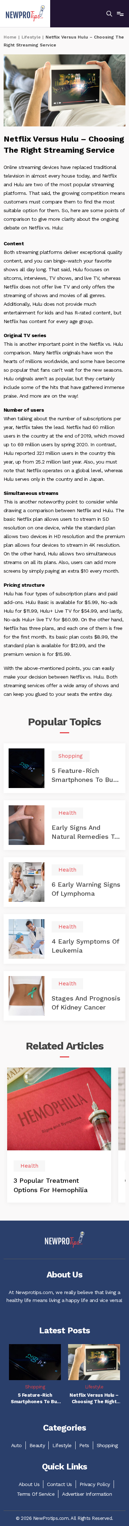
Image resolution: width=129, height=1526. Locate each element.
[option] (59, 1135)
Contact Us (59, 1484)
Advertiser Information (87, 1494)
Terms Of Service (36, 1494)
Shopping (107, 1445)
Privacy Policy (95, 1484)
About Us (29, 1484)
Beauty (37, 1445)
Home (10, 37)
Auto (16, 1445)
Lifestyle (31, 37)
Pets (84, 1445)
